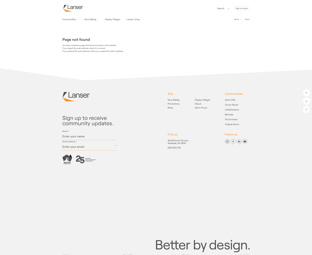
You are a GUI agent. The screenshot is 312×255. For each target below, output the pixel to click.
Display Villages (112, 19)
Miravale (229, 114)
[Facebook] (233, 141)
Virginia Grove (232, 124)
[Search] (228, 8)
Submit (115, 145)
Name (65, 131)
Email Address (69, 141)
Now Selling (173, 99)
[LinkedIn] (239, 141)
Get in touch (242, 8)
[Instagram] (227, 141)
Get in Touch (201, 107)
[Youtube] (244, 141)
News (247, 19)
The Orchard (231, 119)
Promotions (173, 103)
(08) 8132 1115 (174, 148)
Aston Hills (230, 99)
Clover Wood (231, 104)
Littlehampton (232, 109)
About (198, 103)
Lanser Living (133, 19)
